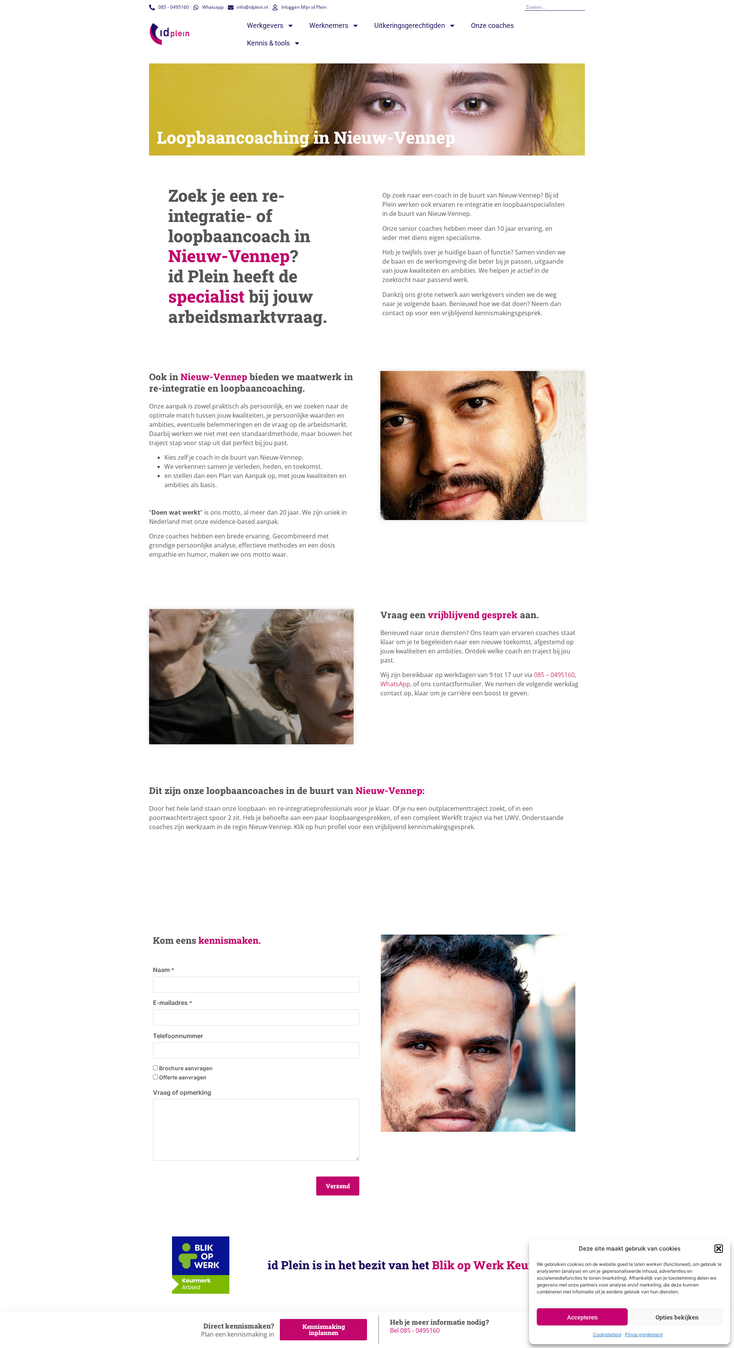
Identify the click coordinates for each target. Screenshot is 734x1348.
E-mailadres (172, 1002)
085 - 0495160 (420, 1330)
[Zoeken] (582, 7)
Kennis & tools (268, 43)
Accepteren (582, 1317)
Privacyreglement (644, 1334)
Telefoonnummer (178, 1036)
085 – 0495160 (554, 675)
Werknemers (328, 25)
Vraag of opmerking (182, 1092)
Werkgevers (265, 25)
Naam (163, 970)
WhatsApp (395, 684)
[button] (719, 1248)
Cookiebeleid (607, 1334)
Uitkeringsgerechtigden (409, 25)
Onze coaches (492, 25)
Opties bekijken (677, 1317)
